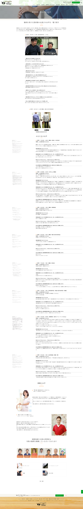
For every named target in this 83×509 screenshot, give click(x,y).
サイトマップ (61, 500)
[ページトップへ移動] (66, 495)
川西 (40, 481)
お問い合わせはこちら (76, 2)
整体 (42, 481)
